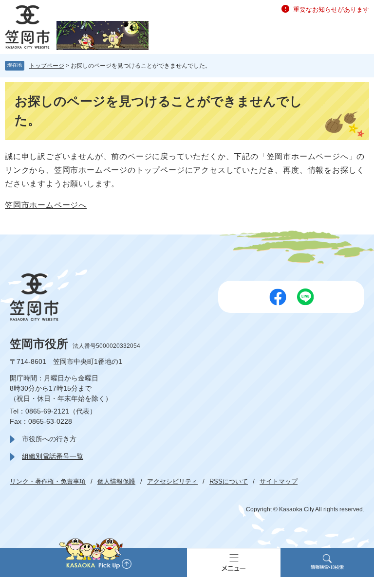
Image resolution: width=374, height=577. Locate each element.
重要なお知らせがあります (331, 9)
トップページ (46, 65)
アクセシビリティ (172, 481)
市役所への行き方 (49, 439)
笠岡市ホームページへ (46, 205)
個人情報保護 (116, 481)
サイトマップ (279, 481)
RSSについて (228, 481)
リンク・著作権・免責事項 (48, 481)
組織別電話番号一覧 (52, 456)
